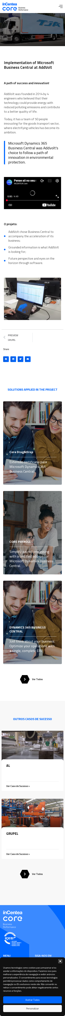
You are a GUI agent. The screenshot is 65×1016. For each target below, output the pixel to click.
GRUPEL (12, 833)
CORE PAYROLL (20, 541)
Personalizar (32, 1008)
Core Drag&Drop (21, 451)
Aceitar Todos (32, 1000)
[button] (60, 961)
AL (8, 765)
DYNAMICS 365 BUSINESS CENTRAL (27, 629)
